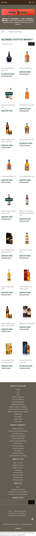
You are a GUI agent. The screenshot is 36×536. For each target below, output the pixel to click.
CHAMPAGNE (18, 414)
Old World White (18, 480)
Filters (31, 44)
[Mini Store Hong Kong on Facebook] (33, 519)
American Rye (18, 443)
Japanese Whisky (18, 428)
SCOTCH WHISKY (18, 399)
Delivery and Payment (18, 489)
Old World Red (18, 477)
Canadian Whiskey (18, 453)
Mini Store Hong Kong (13, 524)
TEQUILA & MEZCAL (18, 397)
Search (18, 487)
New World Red (18, 472)
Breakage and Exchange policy (18, 494)
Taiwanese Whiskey (18, 448)
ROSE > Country (18, 467)
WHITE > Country (18, 465)
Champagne (18, 470)
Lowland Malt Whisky (18, 438)
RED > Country (18, 462)
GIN (18, 392)
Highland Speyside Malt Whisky (18, 431)
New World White (18, 475)
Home (3, 32)
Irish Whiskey (18, 450)
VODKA (18, 389)
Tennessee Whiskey (18, 446)
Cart (33, 2)
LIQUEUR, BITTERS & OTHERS (18, 409)
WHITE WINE (18, 419)
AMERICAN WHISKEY (18, 404)
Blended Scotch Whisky (18, 436)
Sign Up (31, 502)
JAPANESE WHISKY (18, 402)
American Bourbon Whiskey (18, 441)
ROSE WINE (18, 421)
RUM (18, 394)
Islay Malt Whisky (18, 433)
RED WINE (18, 416)
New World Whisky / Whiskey (18, 455)
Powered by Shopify (26, 524)
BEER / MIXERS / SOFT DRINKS (18, 412)
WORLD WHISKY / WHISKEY (18, 407)
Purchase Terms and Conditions (18, 492)
